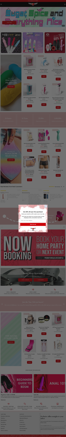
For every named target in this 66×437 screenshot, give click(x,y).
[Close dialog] (46, 206)
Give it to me (33, 224)
